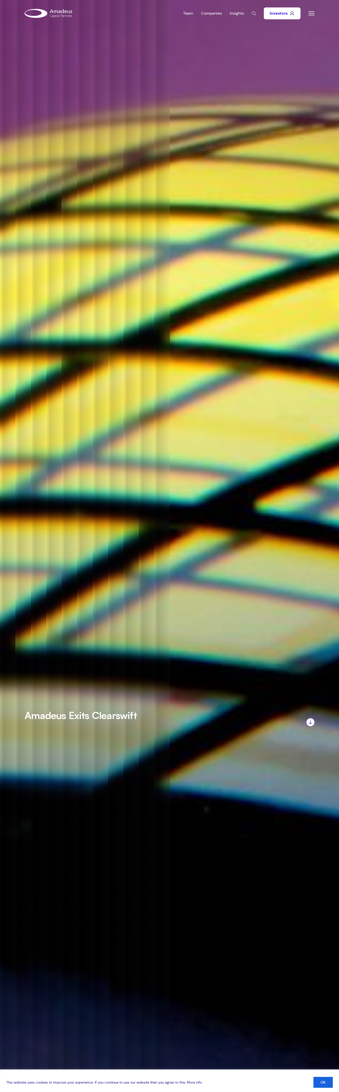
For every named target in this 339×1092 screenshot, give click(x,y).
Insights (237, 13)
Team (188, 13)
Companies (211, 13)
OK (323, 1082)
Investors (279, 13)
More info (194, 1082)
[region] (169, 1080)
